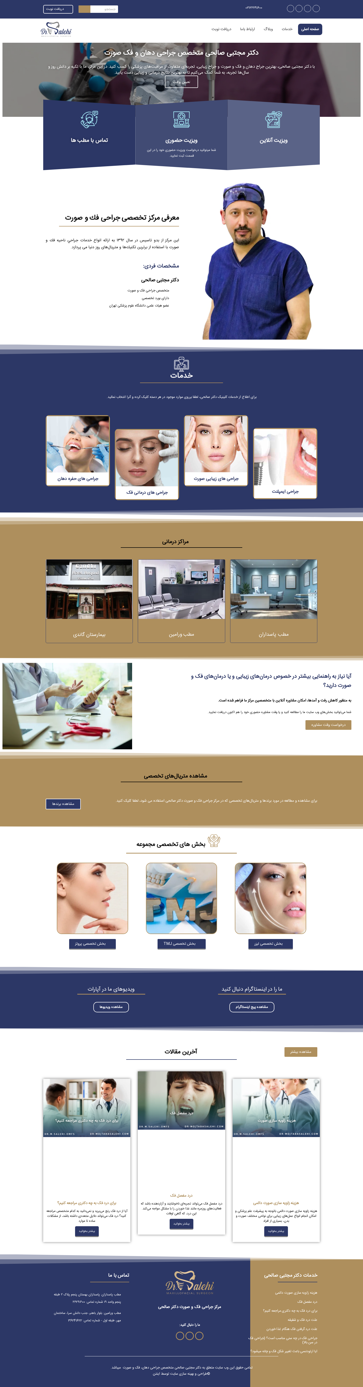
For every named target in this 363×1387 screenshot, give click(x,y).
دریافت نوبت (221, 29)
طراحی (202, 1374)
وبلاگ (268, 29)
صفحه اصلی (310, 29)
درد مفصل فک (181, 1196)
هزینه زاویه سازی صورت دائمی (276, 1203)
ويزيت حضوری (181, 140)
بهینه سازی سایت (182, 1374)
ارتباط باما (247, 29)
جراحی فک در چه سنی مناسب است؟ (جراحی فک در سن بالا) (282, 1340)
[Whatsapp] (299, 8)
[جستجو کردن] (84, 9)
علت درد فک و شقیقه (302, 1320)
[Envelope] (290, 8)
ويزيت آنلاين (274, 140)
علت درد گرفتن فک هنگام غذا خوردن (291, 1329)
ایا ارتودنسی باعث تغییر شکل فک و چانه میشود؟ (283, 1351)
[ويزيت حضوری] (181, 119)
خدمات (287, 29)
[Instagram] (316, 8)
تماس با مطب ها (89, 140)
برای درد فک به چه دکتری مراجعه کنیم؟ (86, 1203)
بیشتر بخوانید (276, 1231)
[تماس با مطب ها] (89, 119)
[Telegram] (307, 8)
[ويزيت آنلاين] (273, 119)
